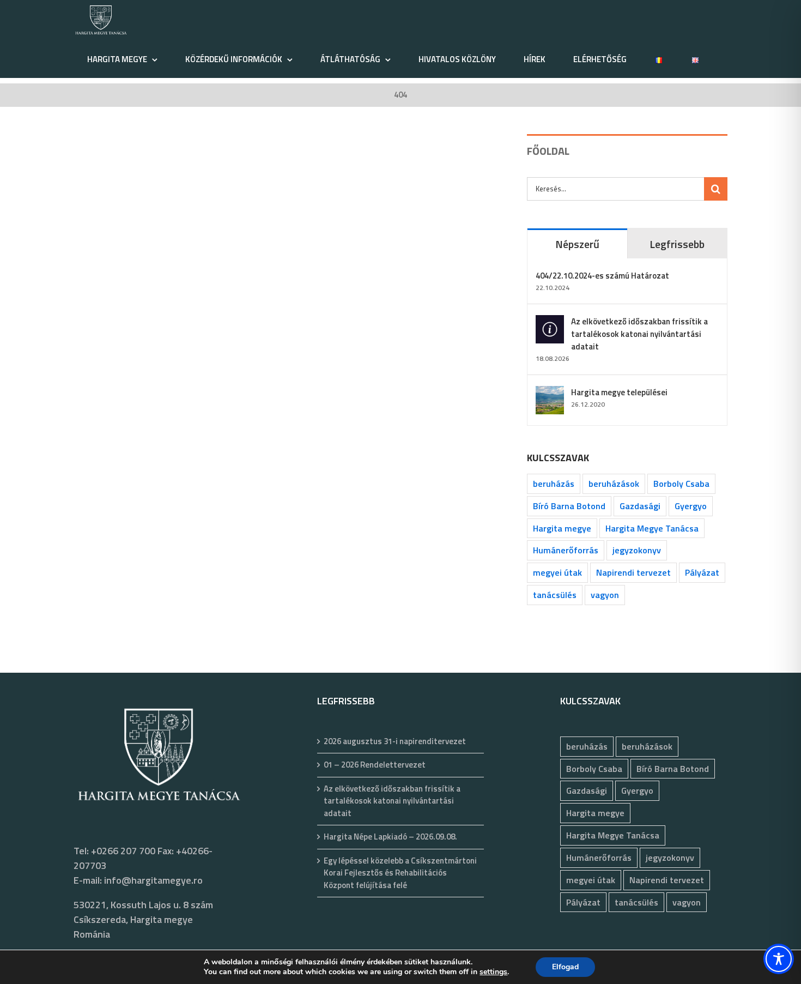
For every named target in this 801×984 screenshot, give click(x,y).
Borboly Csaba (681, 483)
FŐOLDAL (548, 150)
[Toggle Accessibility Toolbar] (778, 959)
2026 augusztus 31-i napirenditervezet (395, 741)
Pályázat (702, 572)
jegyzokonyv (636, 550)
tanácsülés (555, 594)
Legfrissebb (677, 244)
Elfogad (565, 967)
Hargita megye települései (619, 392)
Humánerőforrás (565, 550)
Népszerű (577, 244)
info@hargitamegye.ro (153, 880)
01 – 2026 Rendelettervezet (375, 765)
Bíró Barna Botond (569, 505)
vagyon (605, 594)
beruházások (613, 483)
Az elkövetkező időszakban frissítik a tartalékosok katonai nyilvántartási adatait (639, 334)
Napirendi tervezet (633, 572)
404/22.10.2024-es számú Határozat (602, 275)
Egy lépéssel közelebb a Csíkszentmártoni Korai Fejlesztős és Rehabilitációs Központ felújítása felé (400, 873)
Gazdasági (640, 505)
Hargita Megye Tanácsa (652, 528)
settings (493, 972)
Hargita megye (562, 528)
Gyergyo (691, 505)
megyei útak (557, 572)
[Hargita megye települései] (550, 393)
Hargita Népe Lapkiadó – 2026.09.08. (390, 837)
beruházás (553, 483)
